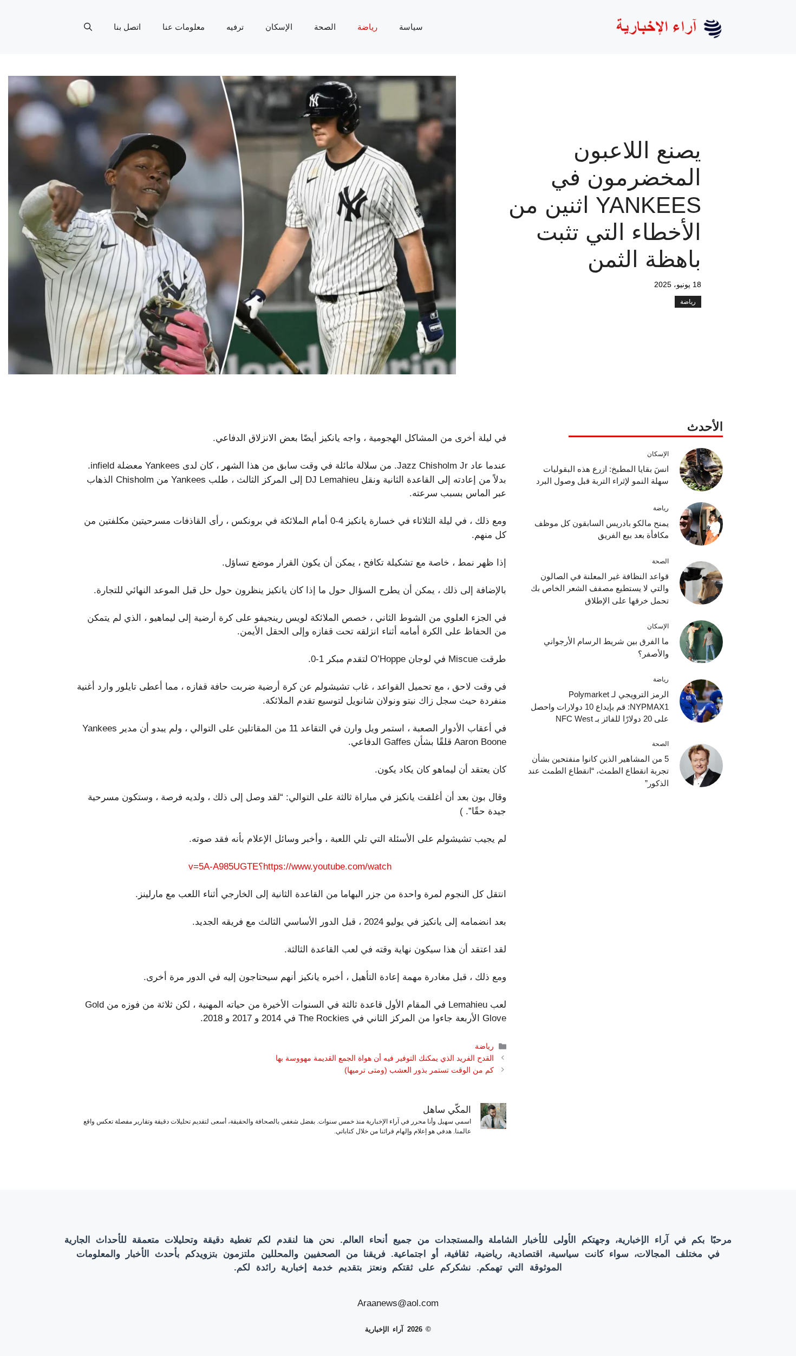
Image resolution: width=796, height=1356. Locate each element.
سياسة (411, 26)
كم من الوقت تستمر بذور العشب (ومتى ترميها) (419, 1070)
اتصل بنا (127, 26)
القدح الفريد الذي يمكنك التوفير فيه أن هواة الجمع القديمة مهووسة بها (385, 1058)
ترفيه (235, 26)
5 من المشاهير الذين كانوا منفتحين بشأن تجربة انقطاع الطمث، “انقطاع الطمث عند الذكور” (598, 771)
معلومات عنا (183, 26)
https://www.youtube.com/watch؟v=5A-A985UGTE (290, 866)
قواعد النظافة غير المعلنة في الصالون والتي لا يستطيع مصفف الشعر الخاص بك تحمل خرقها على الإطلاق (600, 588)
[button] (88, 27)
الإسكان (278, 26)
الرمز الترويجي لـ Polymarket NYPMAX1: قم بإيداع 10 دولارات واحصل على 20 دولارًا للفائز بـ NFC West (600, 706)
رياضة (367, 26)
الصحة (325, 26)
